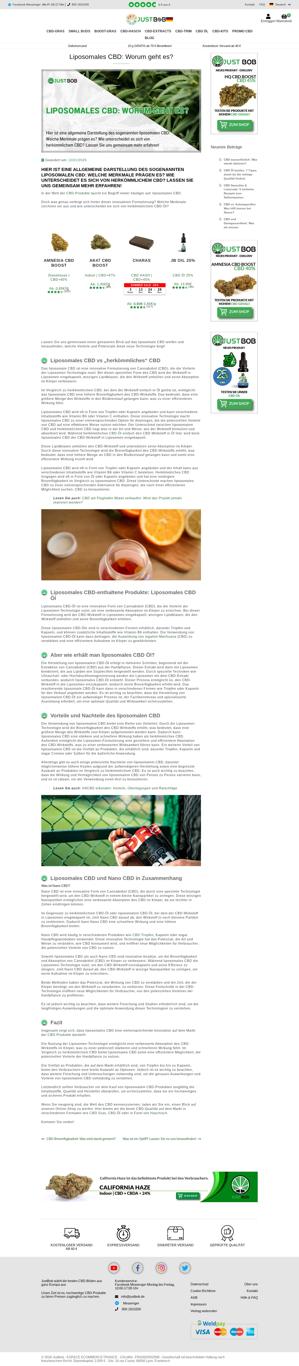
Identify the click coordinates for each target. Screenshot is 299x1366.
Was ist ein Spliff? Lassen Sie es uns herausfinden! (159, 1139)
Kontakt (250, 4)
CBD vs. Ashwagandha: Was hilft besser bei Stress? (240, 208)
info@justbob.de (133, 1296)
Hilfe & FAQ (249, 1297)
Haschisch (158, 1113)
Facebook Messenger (27, 4)
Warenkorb (284, 18)
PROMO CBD (242, 31)
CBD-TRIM (183, 31)
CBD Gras (97, 1113)
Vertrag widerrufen (204, 1311)
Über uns (251, 1284)
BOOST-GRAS (105, 31)
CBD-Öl (115, 433)
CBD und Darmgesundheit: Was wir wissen (239, 223)
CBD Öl (202, 31)
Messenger (131, 1303)
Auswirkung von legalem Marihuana (147, 636)
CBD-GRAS (55, 31)
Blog (149, 38)
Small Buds (79, 31)
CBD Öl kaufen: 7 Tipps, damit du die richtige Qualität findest (240, 174)
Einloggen (268, 21)
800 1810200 (80, 4)
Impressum (198, 1304)
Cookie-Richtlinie (203, 1291)
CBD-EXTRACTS (158, 31)
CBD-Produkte (78, 193)
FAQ (262, 4)
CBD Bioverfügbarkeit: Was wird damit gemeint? (81, 1139)
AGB (194, 1297)
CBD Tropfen (143, 935)
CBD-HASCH (130, 31)
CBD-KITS (220, 31)
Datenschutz (200, 1284)
